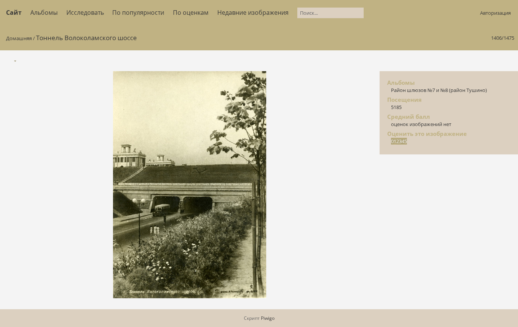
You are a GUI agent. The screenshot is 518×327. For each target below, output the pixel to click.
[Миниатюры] (476, 60)
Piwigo (268, 318)
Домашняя (19, 38)
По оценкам (191, 12)
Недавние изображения (253, 12)
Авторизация (495, 12)
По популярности (138, 12)
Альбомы (44, 12)
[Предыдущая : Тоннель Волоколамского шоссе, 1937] (492, 60)
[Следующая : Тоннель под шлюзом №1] (508, 60)
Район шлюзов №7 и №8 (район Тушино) (439, 90)
